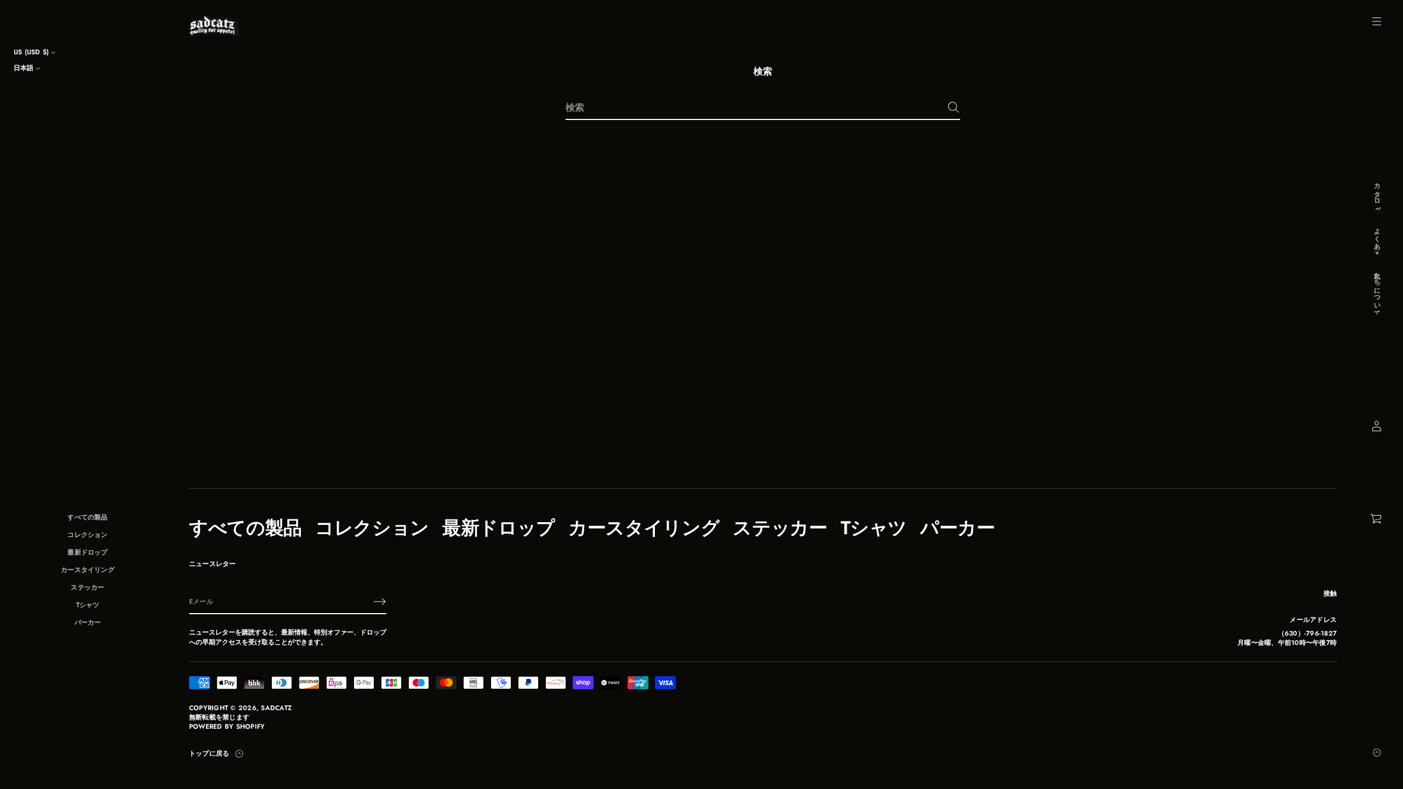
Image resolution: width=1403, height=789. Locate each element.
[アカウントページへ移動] (1377, 426)
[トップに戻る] (1377, 752)
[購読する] (379, 601)
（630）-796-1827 (1307, 633)
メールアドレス (1313, 620)
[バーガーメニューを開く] (1376, 21)
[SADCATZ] (214, 25)
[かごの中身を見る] (1377, 519)
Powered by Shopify (227, 726)
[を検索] (953, 107)
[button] (1377, 519)
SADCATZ (276, 708)
